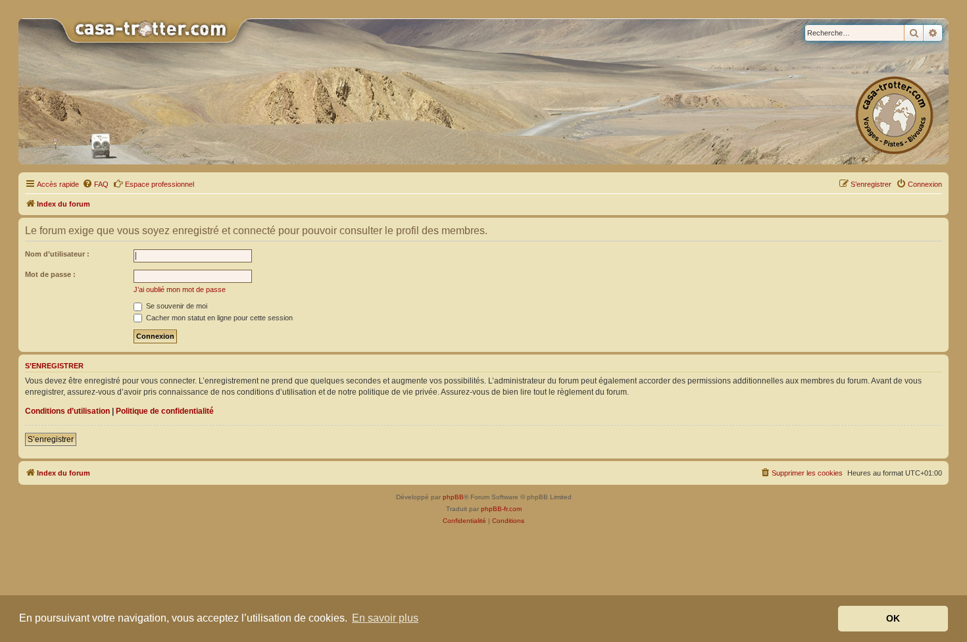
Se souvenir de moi (175, 306)
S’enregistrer (51, 439)
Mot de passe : (50, 274)
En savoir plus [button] (385, 618)
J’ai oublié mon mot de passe (180, 289)
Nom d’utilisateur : (57, 254)
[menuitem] (95, 184)
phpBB (453, 497)
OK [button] (893, 618)
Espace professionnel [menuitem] (159, 184)
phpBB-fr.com (501, 508)
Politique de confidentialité (165, 411)
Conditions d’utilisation (67, 411)
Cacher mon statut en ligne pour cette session (218, 318)
